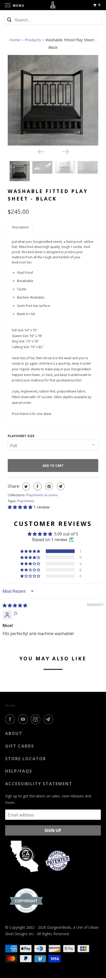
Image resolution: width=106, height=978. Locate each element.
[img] (15, 605)
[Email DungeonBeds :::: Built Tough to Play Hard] (49, 719)
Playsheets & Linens (42, 495)
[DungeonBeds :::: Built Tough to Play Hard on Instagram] (36, 719)
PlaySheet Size (21, 436)
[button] (20, 227)
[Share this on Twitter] (25, 486)
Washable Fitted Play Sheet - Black (48, 195)
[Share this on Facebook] (36, 486)
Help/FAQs (18, 771)
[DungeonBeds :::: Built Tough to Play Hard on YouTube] (24, 719)
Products (33, 39)
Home (14, 39)
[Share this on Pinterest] (48, 486)
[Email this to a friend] (60, 486)
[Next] (65, 151)
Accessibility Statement (38, 784)
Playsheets (25, 501)
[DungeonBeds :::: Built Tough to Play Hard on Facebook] (11, 719)
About (13, 733)
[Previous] (40, 151)
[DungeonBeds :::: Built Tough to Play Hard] (53, 5)
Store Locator (25, 758)
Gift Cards (19, 746)
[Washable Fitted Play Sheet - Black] (53, 100)
